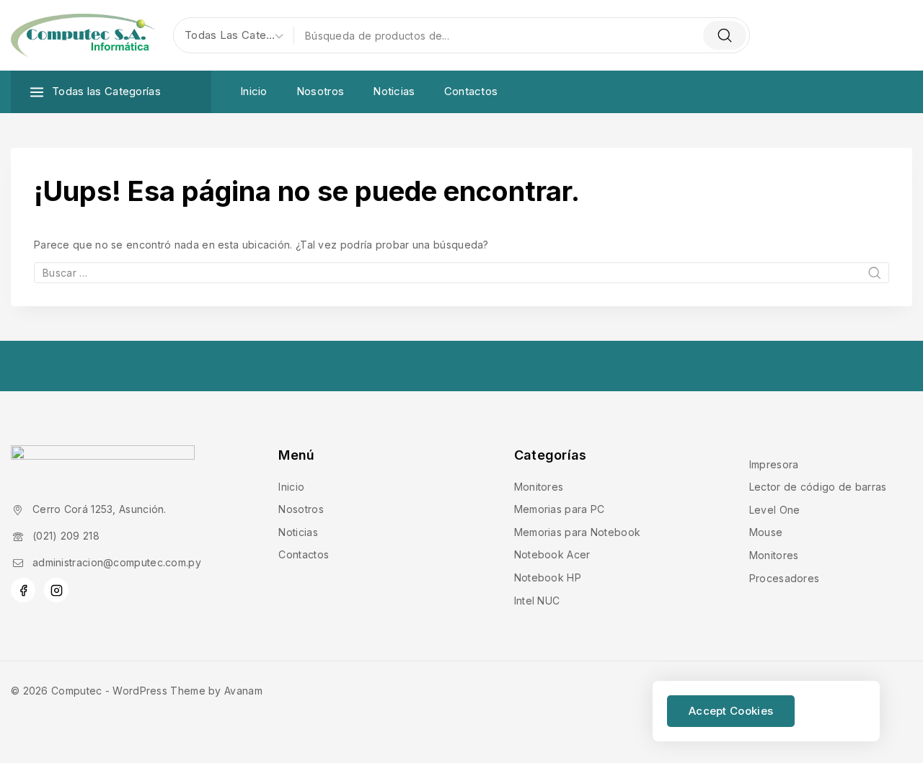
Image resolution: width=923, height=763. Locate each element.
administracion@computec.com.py (116, 562)
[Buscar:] (461, 273)
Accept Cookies (731, 711)
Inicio (254, 91)
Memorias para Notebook (577, 532)
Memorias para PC (559, 509)
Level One (774, 510)
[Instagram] (56, 590)
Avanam (243, 690)
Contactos (471, 91)
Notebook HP (547, 577)
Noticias (394, 91)
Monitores (539, 487)
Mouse (766, 532)
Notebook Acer (552, 554)
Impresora (774, 464)
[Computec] (83, 36)
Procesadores (784, 578)
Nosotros (320, 91)
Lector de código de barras (818, 487)
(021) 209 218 (66, 536)
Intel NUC (537, 600)
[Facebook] (23, 590)
